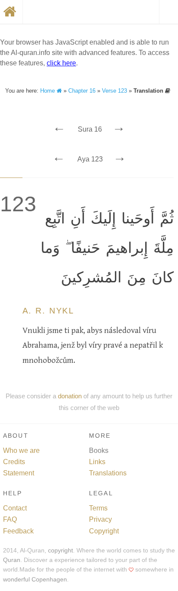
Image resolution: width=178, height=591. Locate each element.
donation (70, 396)
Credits (14, 461)
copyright (60, 550)
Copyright (104, 531)
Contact (15, 508)
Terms (98, 508)
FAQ (10, 519)
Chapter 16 (81, 90)
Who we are (21, 450)
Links (97, 461)
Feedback (18, 531)
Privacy (100, 519)
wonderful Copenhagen (35, 579)
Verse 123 (114, 90)
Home (48, 90)
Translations (108, 473)
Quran (11, 560)
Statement (18, 473)
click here (61, 63)
